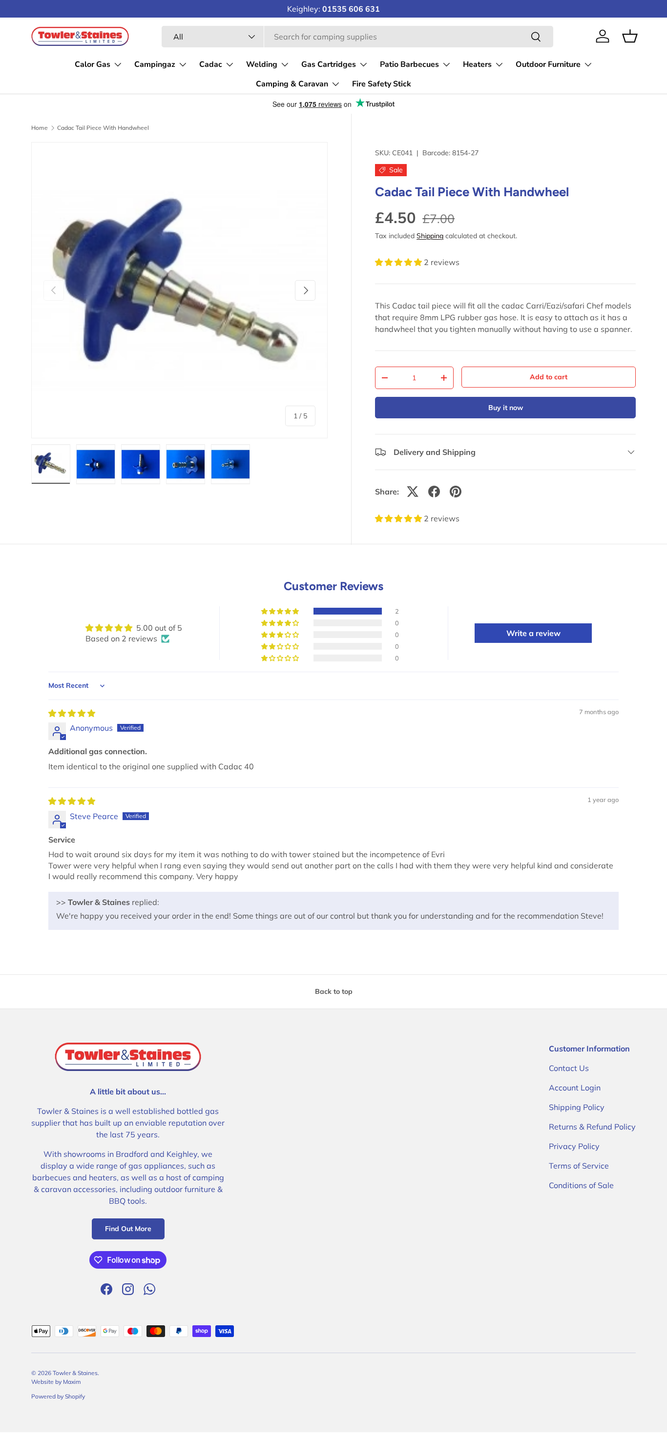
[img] (71, 713)
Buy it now (505, 407)
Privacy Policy (574, 1146)
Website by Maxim (56, 1381)
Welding (261, 64)
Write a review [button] (533, 633)
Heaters (477, 64)
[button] (399, 262)
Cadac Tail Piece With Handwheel (103, 128)
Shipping (430, 235)
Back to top (334, 991)
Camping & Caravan (292, 84)
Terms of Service (579, 1166)
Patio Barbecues (409, 64)
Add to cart (548, 376)
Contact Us (569, 1068)
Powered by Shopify (58, 1396)
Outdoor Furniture (548, 64)
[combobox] (357, 36)
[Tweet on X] (412, 491)
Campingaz (154, 64)
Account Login (575, 1087)
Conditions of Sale (581, 1185)
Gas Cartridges (328, 64)
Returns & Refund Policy (592, 1126)
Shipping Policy (576, 1107)
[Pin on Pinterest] (455, 491)
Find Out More (128, 1228)
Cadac (210, 64)
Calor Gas (92, 64)
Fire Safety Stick (381, 84)
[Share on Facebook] (434, 491)
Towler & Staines (75, 1373)
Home (39, 128)
